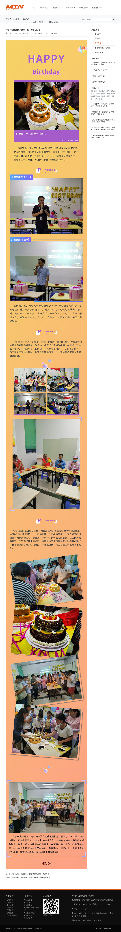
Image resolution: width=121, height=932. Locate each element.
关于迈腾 (82, 8)
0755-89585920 (85, 904)
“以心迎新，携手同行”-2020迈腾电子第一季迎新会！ (31, 874)
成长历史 (9, 908)
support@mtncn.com (87, 909)
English (55, 22)
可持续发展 (99, 52)
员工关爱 (25, 19)
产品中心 (44, 8)
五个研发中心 (11, 915)
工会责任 (98, 34)
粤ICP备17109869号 (103, 929)
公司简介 (9, 900)
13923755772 (105, 904)
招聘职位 (9, 913)
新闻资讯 (69, 8)
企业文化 (9, 905)
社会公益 (98, 39)
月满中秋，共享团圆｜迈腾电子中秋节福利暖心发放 (31, 877)
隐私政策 (28, 915)
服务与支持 (96, 8)
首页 (34, 8)
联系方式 (9, 910)
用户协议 (28, 918)
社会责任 (56, 8)
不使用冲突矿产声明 (102, 48)
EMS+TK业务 (37, 22)
